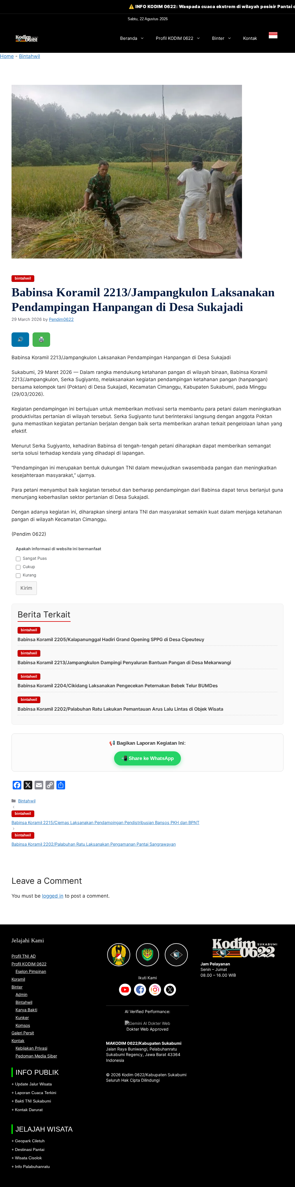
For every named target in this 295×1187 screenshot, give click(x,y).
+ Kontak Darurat (27, 1109)
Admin (21, 994)
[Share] (60, 785)
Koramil (18, 979)
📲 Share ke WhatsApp (147, 758)
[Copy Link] (49, 785)
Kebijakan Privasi (31, 1048)
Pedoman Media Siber (36, 1055)
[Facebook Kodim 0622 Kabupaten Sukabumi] (140, 990)
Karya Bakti (26, 1009)
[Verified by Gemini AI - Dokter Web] (147, 1023)
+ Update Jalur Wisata (32, 1084)
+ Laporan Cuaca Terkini (34, 1092)
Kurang (29, 574)
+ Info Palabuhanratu (31, 1166)
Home (7, 56)
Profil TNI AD (24, 956)
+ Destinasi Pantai (28, 1149)
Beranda (128, 38)
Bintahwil (29, 56)
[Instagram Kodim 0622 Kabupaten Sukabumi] (155, 990)
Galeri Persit (23, 1032)
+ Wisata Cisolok (27, 1158)
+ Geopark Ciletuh (28, 1141)
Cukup (29, 566)
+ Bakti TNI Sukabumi (31, 1101)
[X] (27, 785)
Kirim (26, 588)
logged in (52, 896)
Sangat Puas (35, 558)
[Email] (38, 785)
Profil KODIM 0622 (174, 38)
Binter (218, 38)
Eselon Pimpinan (31, 971)
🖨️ (41, 339)
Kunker (22, 1017)
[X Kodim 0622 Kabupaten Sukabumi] (170, 990)
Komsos (23, 1025)
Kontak (250, 38)
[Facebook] (17, 785)
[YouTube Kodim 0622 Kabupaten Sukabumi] (125, 990)
